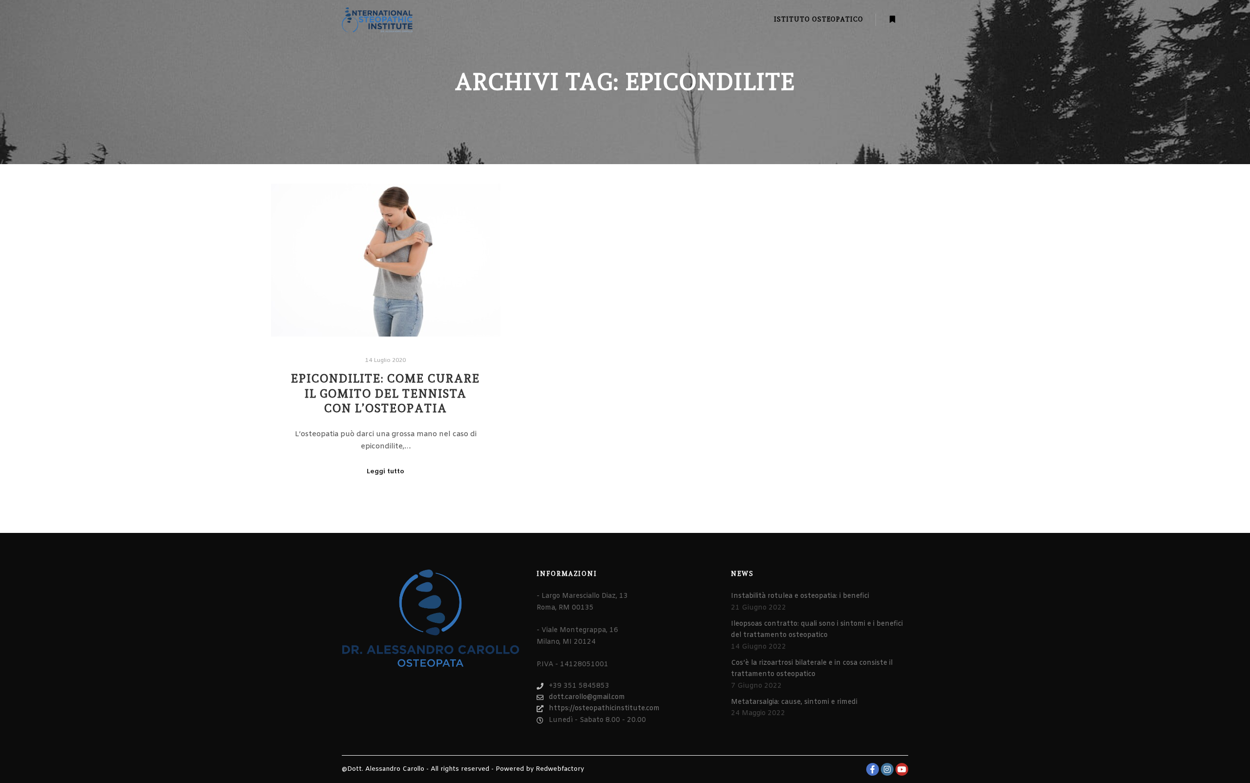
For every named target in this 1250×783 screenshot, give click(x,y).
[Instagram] (887, 769)
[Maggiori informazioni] (892, 19)
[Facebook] (872, 769)
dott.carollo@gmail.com (587, 697)
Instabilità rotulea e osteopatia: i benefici (800, 596)
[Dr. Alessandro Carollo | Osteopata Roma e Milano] (377, 20)
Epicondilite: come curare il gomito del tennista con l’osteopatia (385, 393)
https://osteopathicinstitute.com (604, 708)
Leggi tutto (385, 471)
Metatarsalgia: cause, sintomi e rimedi (794, 702)
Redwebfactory (560, 769)
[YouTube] (902, 769)
